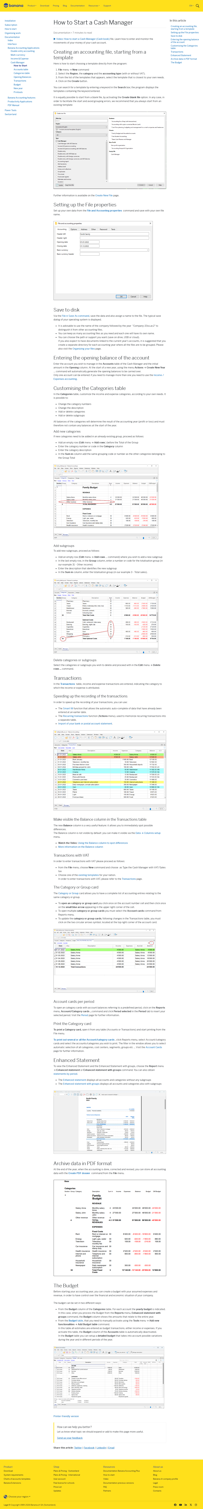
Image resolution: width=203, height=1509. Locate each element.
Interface (12, 44)
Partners (107, 1491)
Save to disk (176, 36)
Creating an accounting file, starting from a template (184, 27)
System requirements (13, 1475)
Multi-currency (18, 55)
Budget (17, 84)
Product (31, 5)
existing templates (88, 875)
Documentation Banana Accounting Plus (121, 1471)
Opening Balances (22, 77)
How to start (10, 29)
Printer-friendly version (66, 1416)
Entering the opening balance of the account (185, 41)
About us (157, 1471)
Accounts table (21, 69)
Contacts (157, 1491)
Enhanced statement (74, 1080)
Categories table (22, 73)
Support (107, 5)
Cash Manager (18, 62)
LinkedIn (101, 1447)
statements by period (65, 1073)
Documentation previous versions (118, 1483)
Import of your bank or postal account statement (85, 723)
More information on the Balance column (80, 846)
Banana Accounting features (21, 97)
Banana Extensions (12, 1483)
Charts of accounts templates (17, 1479)
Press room (158, 1487)
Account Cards (154, 1047)
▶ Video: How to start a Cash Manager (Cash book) (81, 39)
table (76, 1320)
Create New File (104, 195)
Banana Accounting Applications (23, 48)
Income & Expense (20, 58)
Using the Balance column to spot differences (103, 843)
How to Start (20, 65)
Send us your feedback (70, 1438)
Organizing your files (84, 348)
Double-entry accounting (23, 51)
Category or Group (68, 893)
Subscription (11, 25)
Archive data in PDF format (184, 59)
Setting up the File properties (185, 32)
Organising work (13, 33)
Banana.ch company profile (165, 1479)
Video (105, 1479)
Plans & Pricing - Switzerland (66, 1471)
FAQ (105, 1487)
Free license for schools (63, 1483)
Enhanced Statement (181, 55)
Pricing (56, 5)
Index (10, 40)
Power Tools (10, 110)
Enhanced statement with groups (81, 1083)
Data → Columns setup (148, 833)
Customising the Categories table (184, 47)
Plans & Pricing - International (66, 1475)
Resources (93, 5)
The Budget (176, 62)
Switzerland (10, 114)
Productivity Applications (20, 101)
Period (84, 1015)
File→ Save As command (75, 315)
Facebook (89, 1447)
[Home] (13, 6)
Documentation (78, 5)
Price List (57, 1487)
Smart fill (68, 708)
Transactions (129, 878)
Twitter (78, 1447)
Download (44, 5)
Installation (10, 20)
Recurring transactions (75, 716)
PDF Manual (13, 105)
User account (59, 1479)
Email (111, 1447)
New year (18, 88)
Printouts (18, 92)
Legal (155, 1483)
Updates (57, 1491)
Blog (65, 5)
